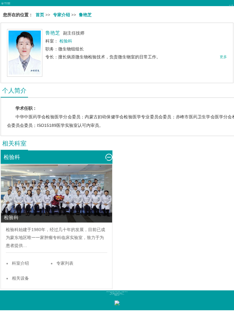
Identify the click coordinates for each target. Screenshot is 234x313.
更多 (223, 57)
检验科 (12, 229)
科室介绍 (20, 263)
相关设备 (20, 278)
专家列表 (64, 263)
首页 (40, 15)
